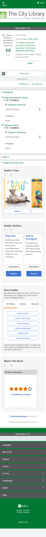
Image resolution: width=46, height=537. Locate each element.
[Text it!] (39, 109)
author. (30, 39)
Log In (42, 3)
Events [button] (6, 466)
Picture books (23, 313)
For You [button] (6, 473)
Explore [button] (6, 459)
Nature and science (23, 318)
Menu (5, 5)
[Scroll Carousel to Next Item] (11, 174)
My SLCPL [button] (7, 452)
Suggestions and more (13, 162)
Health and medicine (23, 328)
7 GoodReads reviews (20, 394)
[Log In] (38, 3)
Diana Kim (10, 235)
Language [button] (7, 445)
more (30, 63)
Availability (8, 92)
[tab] (10, 304)
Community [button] (8, 481)
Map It (6, 157)
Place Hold (24, 74)
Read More (13, 266)
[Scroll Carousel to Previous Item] (5, 174)
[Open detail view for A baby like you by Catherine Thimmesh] (17, 193)
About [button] (5, 488)
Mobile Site (23, 522)
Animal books (23, 333)
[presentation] (17, 193)
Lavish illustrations (23, 338)
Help (5, 495)
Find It (17, 211)
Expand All (24, 84)
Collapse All (37, 84)
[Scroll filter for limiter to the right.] (40, 304)
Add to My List (22, 79)
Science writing (23, 323)
